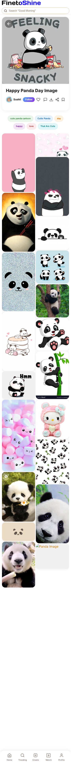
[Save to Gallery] (31, 145)
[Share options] (31, 137)
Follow (28, 99)
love (31, 126)
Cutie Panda (43, 118)
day (59, 118)
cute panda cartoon (20, 118)
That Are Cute (47, 126)
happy (19, 126)
